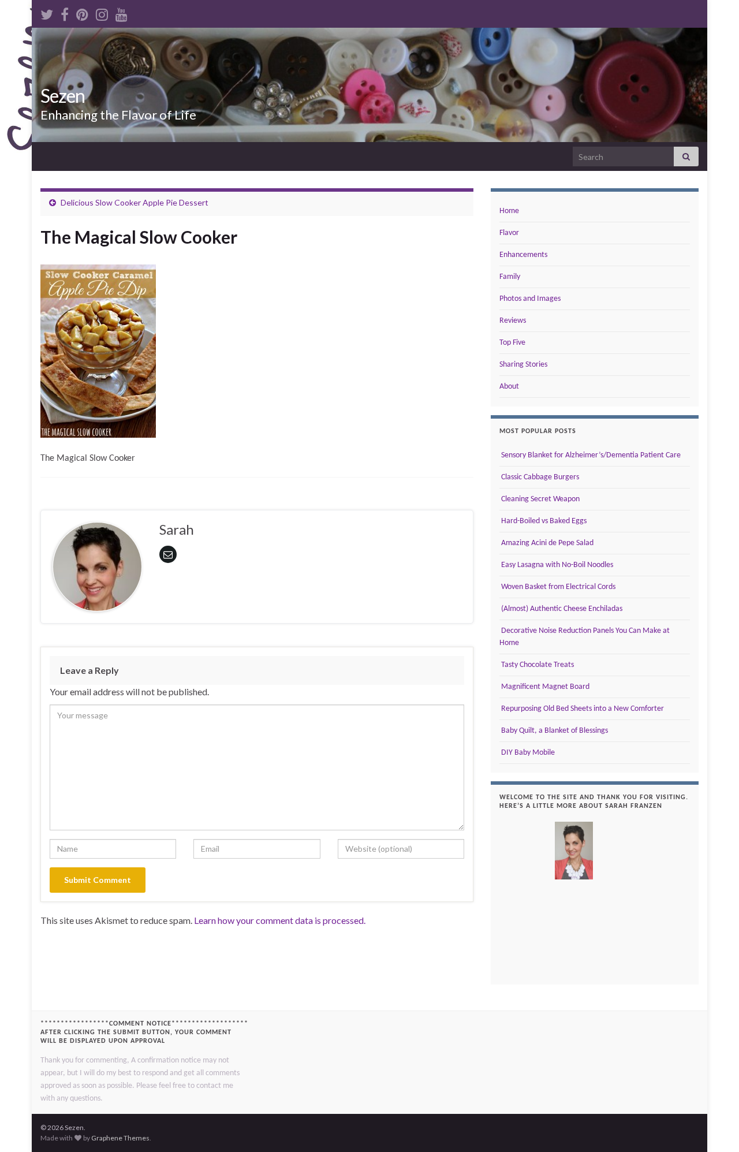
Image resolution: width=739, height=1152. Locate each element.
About (509, 386)
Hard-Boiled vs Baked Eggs (543, 521)
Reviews (512, 320)
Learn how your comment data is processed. (279, 920)
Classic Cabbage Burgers (539, 477)
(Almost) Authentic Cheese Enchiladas (560, 609)
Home (509, 211)
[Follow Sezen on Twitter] (46, 12)
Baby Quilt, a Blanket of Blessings (553, 730)
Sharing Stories (523, 364)
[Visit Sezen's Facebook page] (65, 12)
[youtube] (121, 12)
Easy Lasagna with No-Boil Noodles (556, 565)
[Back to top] (713, 1126)
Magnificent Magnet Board (544, 687)
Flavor (509, 233)
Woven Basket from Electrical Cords (557, 587)
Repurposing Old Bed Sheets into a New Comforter (581, 708)
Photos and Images (530, 298)
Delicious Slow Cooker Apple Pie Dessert (134, 202)
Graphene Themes (120, 1138)
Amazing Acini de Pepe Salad (546, 543)
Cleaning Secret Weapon (539, 499)
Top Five (512, 342)
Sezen (62, 95)
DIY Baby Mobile (527, 752)
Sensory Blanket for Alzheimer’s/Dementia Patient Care (590, 455)
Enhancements (523, 255)
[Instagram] (102, 12)
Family (509, 277)
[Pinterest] (82, 12)
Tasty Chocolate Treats (536, 665)
